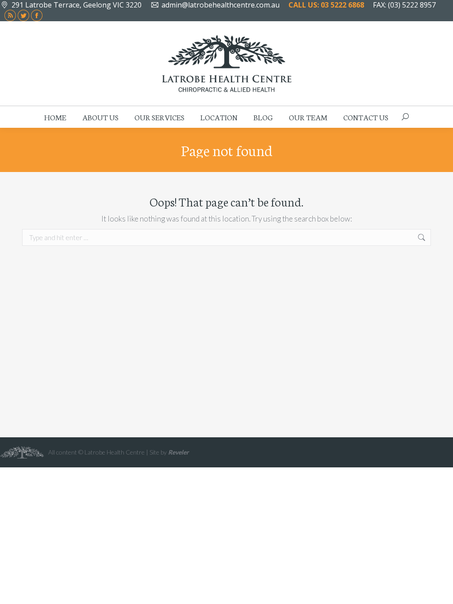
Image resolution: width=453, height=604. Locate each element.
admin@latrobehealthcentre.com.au (220, 5)
